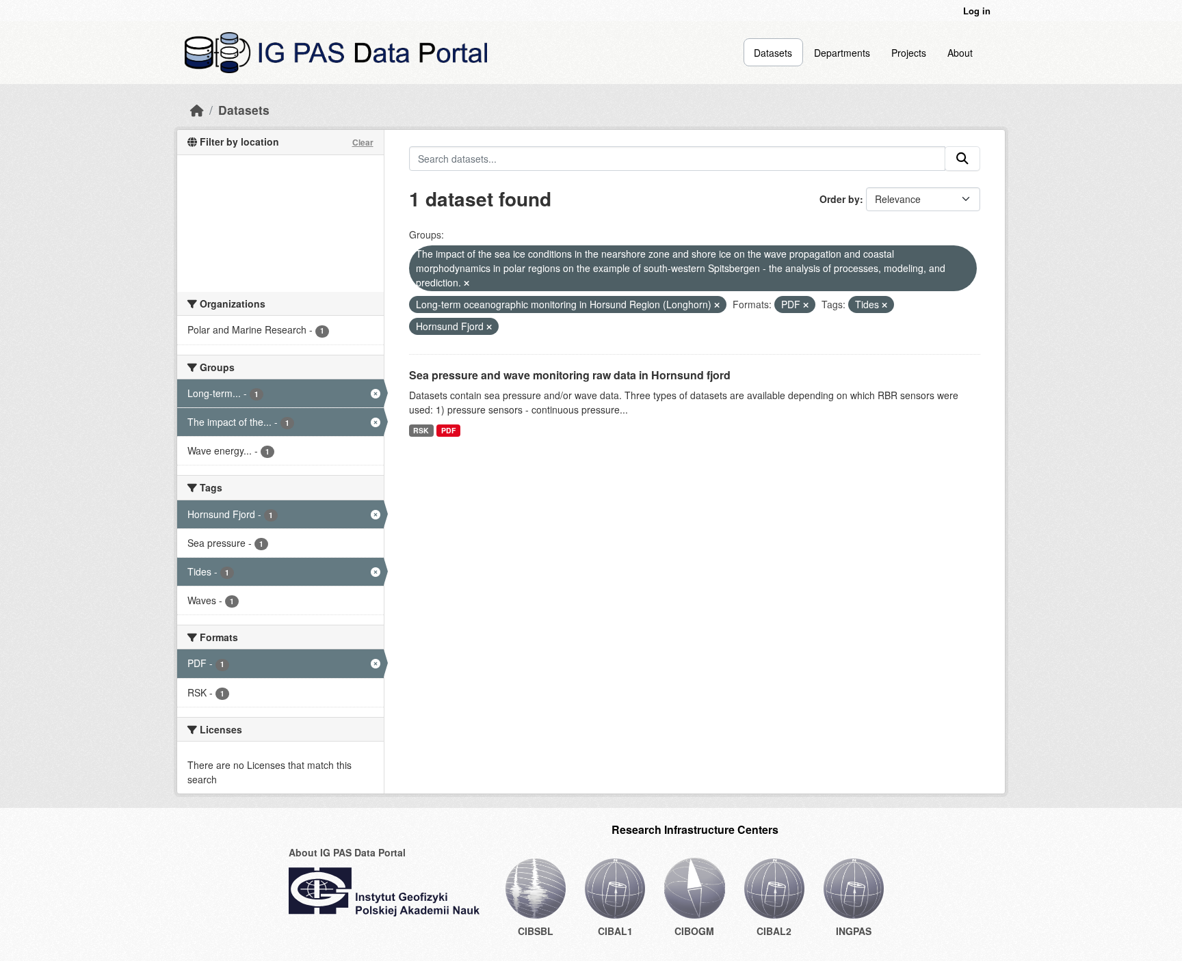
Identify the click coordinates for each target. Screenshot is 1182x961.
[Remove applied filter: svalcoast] (466, 283)
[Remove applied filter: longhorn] (717, 304)
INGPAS (853, 931)
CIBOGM (694, 931)
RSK (421, 430)
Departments (842, 52)
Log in (976, 10)
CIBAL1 (615, 931)
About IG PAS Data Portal (347, 852)
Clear (362, 142)
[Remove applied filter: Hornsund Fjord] (489, 326)
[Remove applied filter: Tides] (884, 304)
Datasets (773, 52)
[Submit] (962, 158)
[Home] (197, 109)
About (960, 52)
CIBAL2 (774, 931)
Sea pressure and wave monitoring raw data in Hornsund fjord (570, 375)
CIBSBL (535, 931)
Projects (908, 52)
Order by (839, 199)
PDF (448, 430)
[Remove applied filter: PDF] (806, 304)
